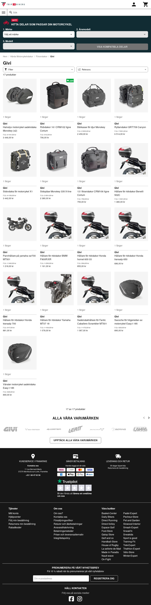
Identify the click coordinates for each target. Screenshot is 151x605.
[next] (149, 418)
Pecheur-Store (130, 516)
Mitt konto (14, 513)
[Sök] (11, 12)
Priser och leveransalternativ (68, 534)
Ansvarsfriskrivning (64, 527)
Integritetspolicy (62, 538)
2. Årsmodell (83, 29)
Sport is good (130, 538)
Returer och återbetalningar (68, 524)
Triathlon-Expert (131, 548)
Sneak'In (127, 531)
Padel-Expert (130, 513)
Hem (5, 56)
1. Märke (7, 29)
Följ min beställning (19, 520)
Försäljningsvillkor (63, 520)
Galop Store (108, 534)
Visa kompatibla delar (112, 46)
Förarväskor (41, 56)
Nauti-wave (108, 555)
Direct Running (109, 520)
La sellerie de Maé (111, 548)
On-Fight (106, 559)
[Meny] (3, 12)
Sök (15, 12)
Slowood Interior (131, 524)
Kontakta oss (33, 465)
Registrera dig (104, 578)
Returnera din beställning (118, 468)
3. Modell (8, 41)
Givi (5, 123)
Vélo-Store (128, 552)
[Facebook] (71, 599)
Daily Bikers (108, 516)
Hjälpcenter (15, 516)
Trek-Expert (129, 545)
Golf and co (108, 538)
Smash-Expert (130, 527)
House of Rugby (110, 545)
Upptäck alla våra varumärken (75, 440)
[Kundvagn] (146, 4)
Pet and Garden (131, 520)
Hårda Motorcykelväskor (21, 56)
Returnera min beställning (22, 524)
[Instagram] (80, 599)
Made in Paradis (110, 552)
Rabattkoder (15, 527)
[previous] (144, 418)
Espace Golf (108, 527)
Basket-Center (109, 513)
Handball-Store (110, 541)
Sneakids (128, 534)
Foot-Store (107, 531)
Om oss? (58, 513)
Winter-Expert (130, 555)
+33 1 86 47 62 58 (33, 475)
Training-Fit (129, 541)
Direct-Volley (108, 524)
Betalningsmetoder (63, 531)
